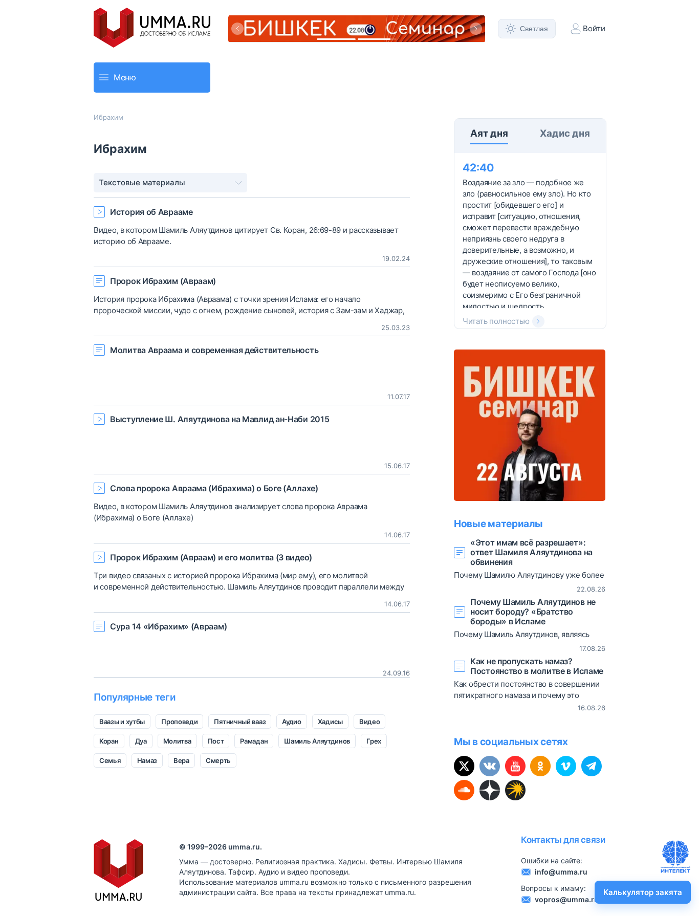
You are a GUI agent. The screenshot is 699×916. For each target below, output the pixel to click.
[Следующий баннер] (476, 29)
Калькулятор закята (642, 892)
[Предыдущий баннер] (237, 29)
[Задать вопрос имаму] (675, 856)
